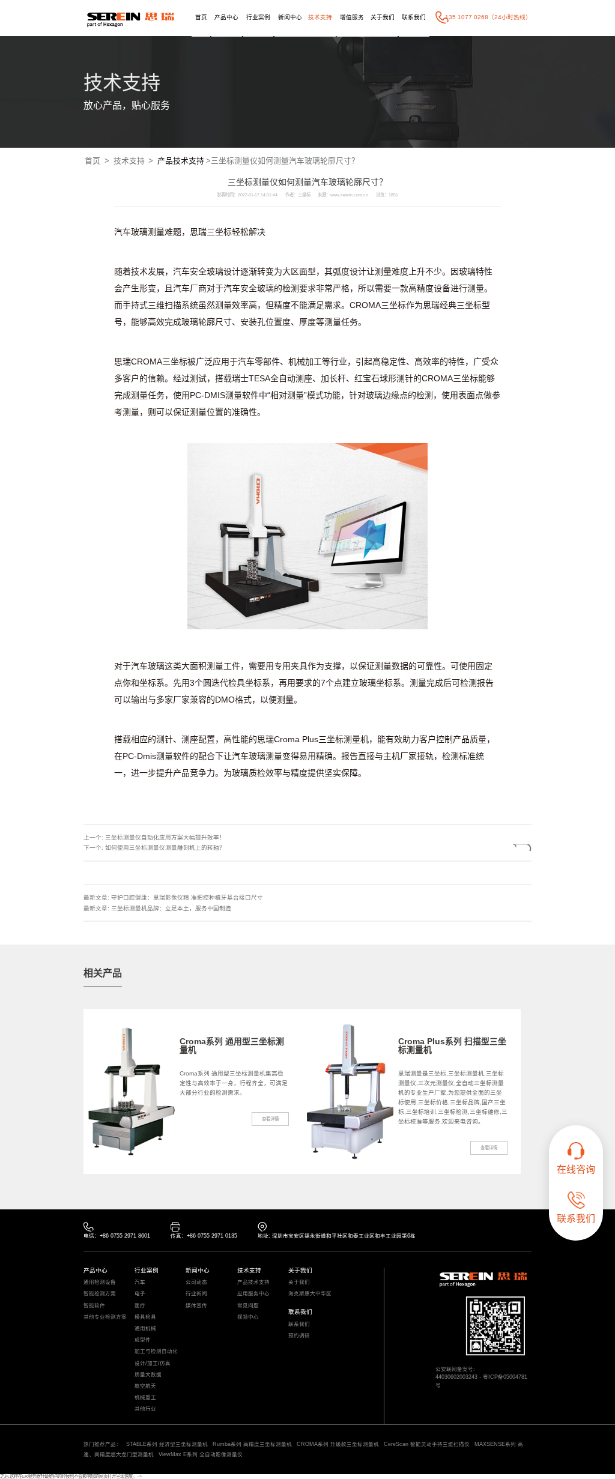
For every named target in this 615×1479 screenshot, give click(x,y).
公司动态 (196, 1282)
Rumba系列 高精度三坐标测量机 (252, 1444)
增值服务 (352, 17)
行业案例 (258, 17)
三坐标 (219, 232)
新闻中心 (290, 17)
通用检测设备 (99, 1282)
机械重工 (145, 1397)
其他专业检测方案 (105, 1317)
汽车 (140, 1282)
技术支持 (320, 17)
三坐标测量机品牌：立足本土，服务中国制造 (171, 908)
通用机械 (145, 1328)
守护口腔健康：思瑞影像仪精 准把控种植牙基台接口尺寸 (187, 897)
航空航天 (145, 1386)
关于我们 (383, 17)
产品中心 (226, 17)
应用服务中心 (253, 1293)
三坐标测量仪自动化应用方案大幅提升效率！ (165, 837)
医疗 (140, 1305)
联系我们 (414, 17)
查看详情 (270, 1119)
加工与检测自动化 (156, 1351)
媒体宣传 (196, 1305)
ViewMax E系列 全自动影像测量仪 (201, 1454)
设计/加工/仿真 (153, 1363)
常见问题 (248, 1305)
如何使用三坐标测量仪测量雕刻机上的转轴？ (165, 847)
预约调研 (299, 1335)
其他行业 (145, 1409)
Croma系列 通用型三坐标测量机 (232, 1045)
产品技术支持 (180, 160)
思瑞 (198, 232)
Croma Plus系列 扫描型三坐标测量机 (452, 1045)
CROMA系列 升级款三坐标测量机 (338, 1444)
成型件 (143, 1340)
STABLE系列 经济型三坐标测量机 (167, 1444)
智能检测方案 (99, 1293)
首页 (201, 17)
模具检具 (145, 1317)
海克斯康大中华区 (310, 1293)
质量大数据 (148, 1375)
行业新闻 (196, 1293)
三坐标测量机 (343, 739)
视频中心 (248, 1317)
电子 (140, 1293)
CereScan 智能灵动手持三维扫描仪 (427, 1444)
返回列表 (502, 847)
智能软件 (94, 1305)
